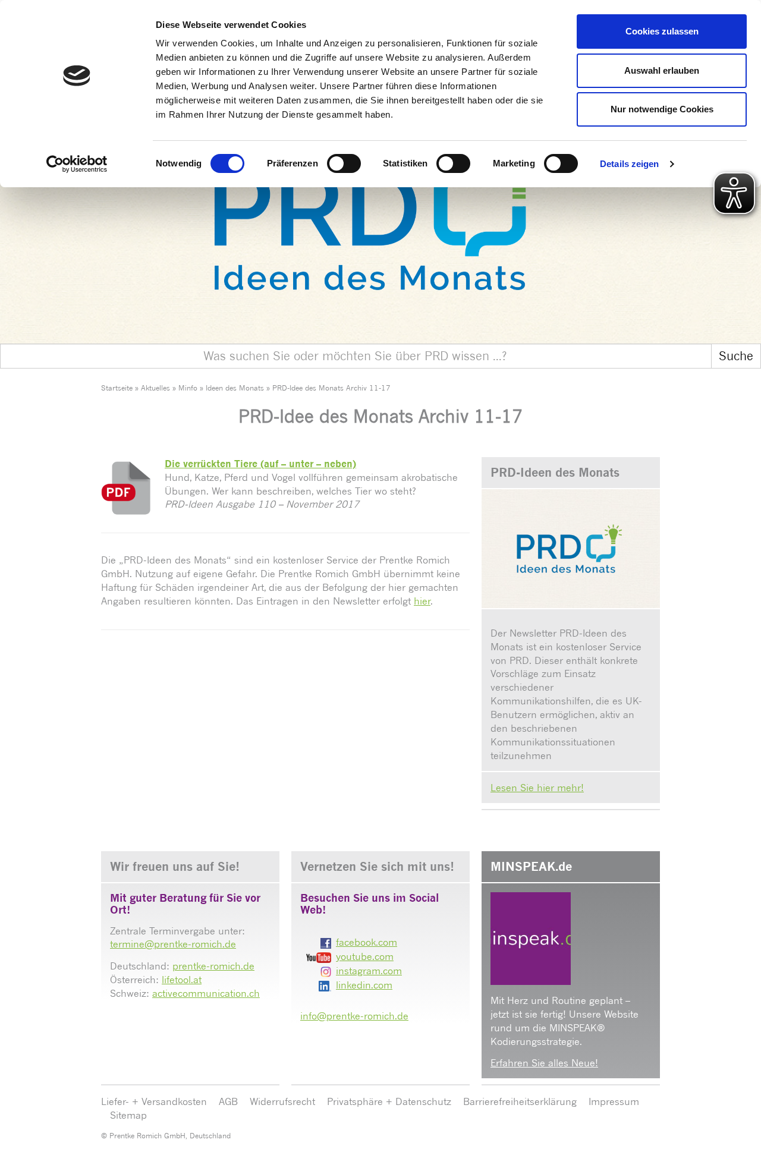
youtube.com (365, 956)
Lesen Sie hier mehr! (537, 788)
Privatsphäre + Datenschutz (389, 1101)
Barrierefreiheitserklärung (520, 1101)
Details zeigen (629, 164)
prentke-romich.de (213, 966)
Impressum (614, 1101)
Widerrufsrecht (282, 1101)
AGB (228, 1101)
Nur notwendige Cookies (662, 109)
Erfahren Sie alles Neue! (544, 1063)
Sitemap (128, 1115)
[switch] (344, 163)
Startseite (117, 387)
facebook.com (366, 942)
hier (422, 601)
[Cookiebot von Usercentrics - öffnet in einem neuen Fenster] (77, 164)
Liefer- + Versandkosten (154, 1101)
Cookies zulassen (662, 31)
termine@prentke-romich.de (173, 944)
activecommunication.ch (206, 993)
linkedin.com (364, 985)
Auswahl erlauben (661, 70)
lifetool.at (182, 980)
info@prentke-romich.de (354, 1016)
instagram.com (369, 971)
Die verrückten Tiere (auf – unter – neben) (260, 464)
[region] (380, 205)
